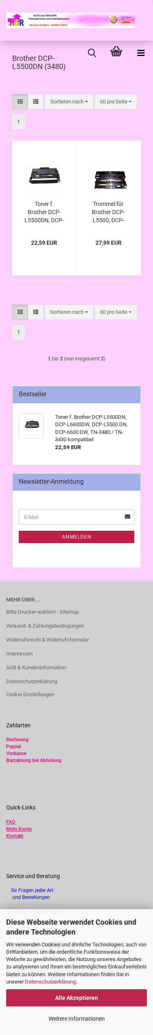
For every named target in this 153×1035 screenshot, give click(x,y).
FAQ (10, 822)
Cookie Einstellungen (30, 694)
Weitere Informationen (77, 1018)
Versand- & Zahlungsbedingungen (45, 626)
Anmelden (76, 537)
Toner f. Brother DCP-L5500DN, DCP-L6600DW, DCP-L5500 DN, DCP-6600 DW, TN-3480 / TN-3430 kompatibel (44, 212)
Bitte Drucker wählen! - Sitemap (42, 612)
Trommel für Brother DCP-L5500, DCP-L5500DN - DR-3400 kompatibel (108, 212)
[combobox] (69, 102)
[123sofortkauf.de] (67, 20)
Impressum (19, 654)
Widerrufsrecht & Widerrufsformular (47, 640)
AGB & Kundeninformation (36, 667)
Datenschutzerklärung (50, 982)
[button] (20, 102)
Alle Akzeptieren (76, 998)
